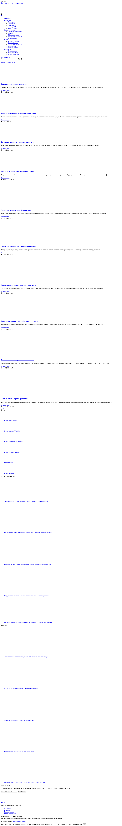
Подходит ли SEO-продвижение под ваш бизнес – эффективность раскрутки (27, 564)
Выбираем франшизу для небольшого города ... (19, 321)
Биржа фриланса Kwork (11, 452)
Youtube (21, 3)
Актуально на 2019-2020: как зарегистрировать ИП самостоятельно (24, 782)
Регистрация (12, 25)
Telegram (4, 3)
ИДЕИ (6, 39)
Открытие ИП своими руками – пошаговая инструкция (21, 688)
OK (85, 824)
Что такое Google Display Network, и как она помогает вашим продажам (26, 501)
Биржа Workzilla (9, 473)
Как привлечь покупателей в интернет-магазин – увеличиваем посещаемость (28, 532)
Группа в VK (13, 3)
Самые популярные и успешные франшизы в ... (19, 246)
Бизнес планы (12, 46)
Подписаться (21, 791)
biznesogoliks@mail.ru (19, 821)
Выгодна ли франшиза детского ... (14, 84)
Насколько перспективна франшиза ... (16, 210)
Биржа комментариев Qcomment (14, 441)
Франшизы (7, 49)
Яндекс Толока (8, 462)
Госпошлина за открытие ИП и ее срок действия (19, 751)
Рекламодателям (9, 812)
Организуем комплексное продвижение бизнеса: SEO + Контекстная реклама (28, 622)
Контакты (7, 810)
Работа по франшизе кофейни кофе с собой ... (18, 171)
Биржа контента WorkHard (12, 431)
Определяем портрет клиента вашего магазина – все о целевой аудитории (26, 596)
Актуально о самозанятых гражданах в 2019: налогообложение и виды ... (26, 657)
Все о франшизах (13, 52)
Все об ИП (7, 20)
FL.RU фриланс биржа (11, 420)
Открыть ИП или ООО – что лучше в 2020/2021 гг (19, 720)
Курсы (4, 57)
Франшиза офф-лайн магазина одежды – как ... (19, 113)
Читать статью (5, 90)
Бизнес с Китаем (13, 43)
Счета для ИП (12, 27)
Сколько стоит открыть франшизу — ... (16, 399)
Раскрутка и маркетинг (15, 36)
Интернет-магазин (10, 30)
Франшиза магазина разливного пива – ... (17, 360)
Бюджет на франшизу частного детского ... (17, 142)
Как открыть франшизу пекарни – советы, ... (18, 285)
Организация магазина (15, 31)
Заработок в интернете (15, 44)
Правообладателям (10, 813)
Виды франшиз (12, 51)
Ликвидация (11, 22)
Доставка (10, 33)
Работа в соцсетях (13, 35)
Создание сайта (12, 38)
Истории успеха (13, 47)
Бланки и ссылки (13, 28)
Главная (8, 18)
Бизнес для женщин (14, 41)
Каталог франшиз (13, 54)
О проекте (7, 808)
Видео (9, 57)
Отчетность (11, 23)
